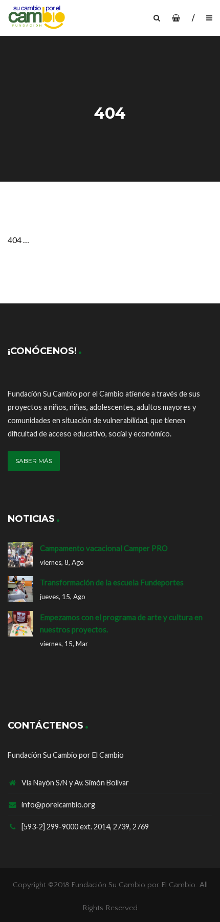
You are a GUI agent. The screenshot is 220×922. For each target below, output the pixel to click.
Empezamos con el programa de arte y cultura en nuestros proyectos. (121, 623)
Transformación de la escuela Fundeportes (112, 582)
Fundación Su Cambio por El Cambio (133, 885)
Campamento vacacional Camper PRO (104, 548)
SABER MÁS (33, 461)
